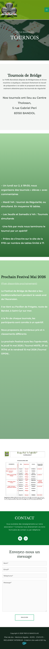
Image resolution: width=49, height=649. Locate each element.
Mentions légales (21, 637)
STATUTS (40, 637)
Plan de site (8, 637)
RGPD (32, 637)
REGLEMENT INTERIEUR (13, 640)
